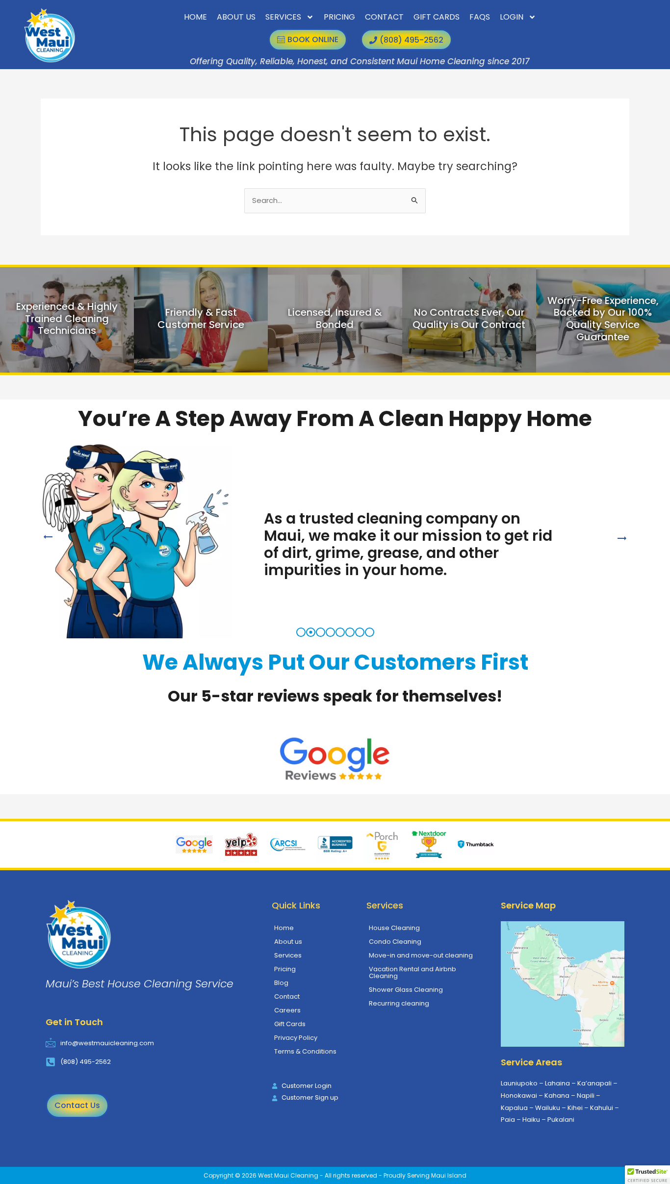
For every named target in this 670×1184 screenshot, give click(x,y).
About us (236, 17)
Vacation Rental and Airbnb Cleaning (412, 972)
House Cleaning (394, 927)
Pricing (339, 17)
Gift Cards (436, 17)
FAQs (479, 17)
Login (511, 17)
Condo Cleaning (395, 941)
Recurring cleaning (399, 1003)
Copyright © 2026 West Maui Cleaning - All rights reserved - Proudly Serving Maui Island (335, 1175)
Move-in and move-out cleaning (421, 955)
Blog (281, 982)
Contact (384, 17)
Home (195, 17)
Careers (287, 1010)
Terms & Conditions (305, 1051)
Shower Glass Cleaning (406, 989)
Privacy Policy (295, 1037)
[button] (647, 1174)
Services (283, 17)
